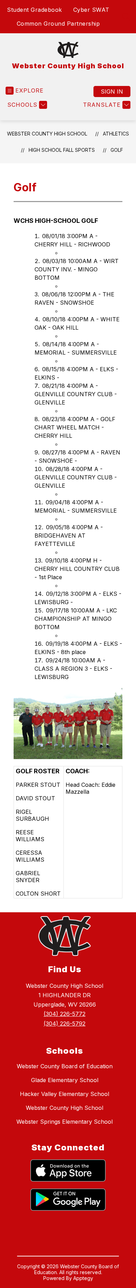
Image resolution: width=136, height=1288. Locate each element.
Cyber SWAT (91, 9)
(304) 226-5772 (64, 1013)
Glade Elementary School (64, 1080)
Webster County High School (47, 134)
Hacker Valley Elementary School (64, 1093)
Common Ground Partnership (58, 23)
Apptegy (83, 1278)
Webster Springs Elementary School (64, 1121)
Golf (117, 150)
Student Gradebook (34, 9)
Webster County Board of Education (65, 1066)
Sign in (112, 91)
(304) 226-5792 (64, 1023)
